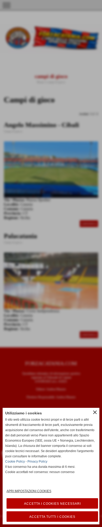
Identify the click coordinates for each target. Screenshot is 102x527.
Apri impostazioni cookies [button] (29, 491)
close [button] (95, 412)
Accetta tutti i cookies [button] (52, 517)
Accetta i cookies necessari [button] (52, 504)
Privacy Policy (37, 461)
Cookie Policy (15, 461)
